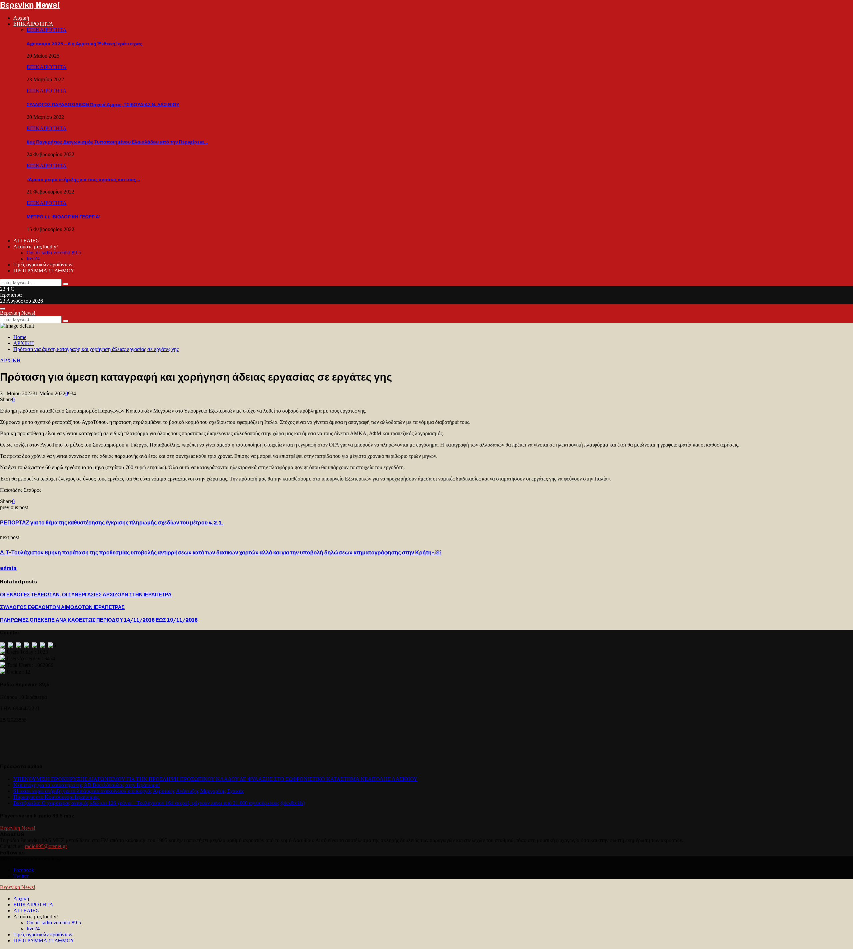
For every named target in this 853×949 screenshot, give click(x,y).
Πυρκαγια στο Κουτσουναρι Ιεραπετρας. (56, 797)
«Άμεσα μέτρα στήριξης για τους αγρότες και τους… (83, 179)
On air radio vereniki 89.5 (54, 252)
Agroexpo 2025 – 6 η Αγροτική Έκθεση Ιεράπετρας (84, 44)
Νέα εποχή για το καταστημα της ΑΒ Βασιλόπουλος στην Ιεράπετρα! (86, 785)
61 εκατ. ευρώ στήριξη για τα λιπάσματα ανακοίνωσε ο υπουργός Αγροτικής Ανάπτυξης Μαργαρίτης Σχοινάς (128, 791)
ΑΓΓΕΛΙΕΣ (26, 240)
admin (8, 568)
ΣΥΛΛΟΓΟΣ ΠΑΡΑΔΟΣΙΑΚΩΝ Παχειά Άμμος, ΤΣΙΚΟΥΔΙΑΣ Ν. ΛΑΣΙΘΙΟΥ (103, 105)
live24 (33, 258)
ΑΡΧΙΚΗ (10, 360)
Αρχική (21, 18)
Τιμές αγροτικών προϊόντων (42, 264)
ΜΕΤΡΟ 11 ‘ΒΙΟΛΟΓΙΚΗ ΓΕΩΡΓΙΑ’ (63, 217)
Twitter (20, 876)
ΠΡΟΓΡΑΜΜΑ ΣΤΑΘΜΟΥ (43, 270)
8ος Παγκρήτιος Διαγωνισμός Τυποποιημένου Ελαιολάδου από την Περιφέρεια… (117, 142)
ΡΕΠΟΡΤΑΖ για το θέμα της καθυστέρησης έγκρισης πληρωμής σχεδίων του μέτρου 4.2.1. (112, 522)
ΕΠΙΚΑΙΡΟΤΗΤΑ (33, 24)
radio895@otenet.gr (46, 846)
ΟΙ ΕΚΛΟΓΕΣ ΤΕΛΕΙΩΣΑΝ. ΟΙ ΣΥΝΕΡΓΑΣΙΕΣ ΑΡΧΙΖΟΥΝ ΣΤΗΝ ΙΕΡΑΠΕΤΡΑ (86, 595)
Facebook (23, 870)
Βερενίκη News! (30, 5)
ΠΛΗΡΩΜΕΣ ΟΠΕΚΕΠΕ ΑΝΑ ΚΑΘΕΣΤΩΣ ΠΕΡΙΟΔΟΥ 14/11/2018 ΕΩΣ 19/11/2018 (99, 620)
